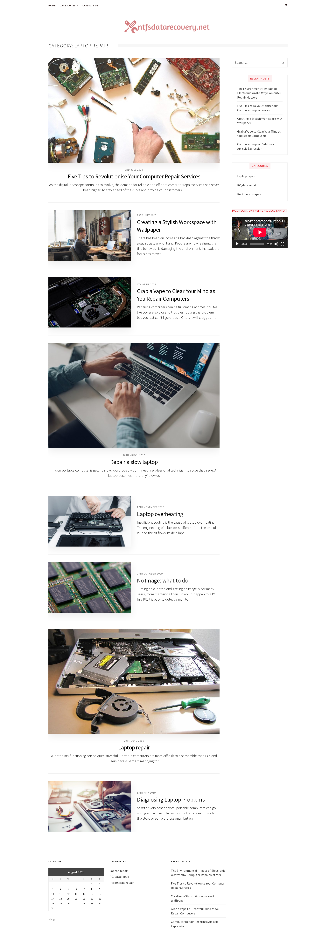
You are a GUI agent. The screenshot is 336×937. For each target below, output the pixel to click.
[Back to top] (323, 925)
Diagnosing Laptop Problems (171, 799)
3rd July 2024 (134, 169)
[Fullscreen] (282, 244)
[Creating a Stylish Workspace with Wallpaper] (89, 235)
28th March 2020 (134, 455)
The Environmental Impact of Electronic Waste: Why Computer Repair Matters (259, 93)
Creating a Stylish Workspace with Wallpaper (260, 121)
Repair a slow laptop (134, 461)
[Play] (237, 244)
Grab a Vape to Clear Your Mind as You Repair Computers (176, 294)
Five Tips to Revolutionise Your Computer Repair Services (134, 176)
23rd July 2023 (147, 215)
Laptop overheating (160, 514)
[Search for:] (260, 63)
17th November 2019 (150, 507)
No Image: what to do (162, 580)
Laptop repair (134, 747)
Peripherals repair (249, 194)
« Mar (51, 919)
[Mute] (276, 244)
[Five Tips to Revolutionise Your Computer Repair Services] (134, 110)
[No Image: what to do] (89, 587)
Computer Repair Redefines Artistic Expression (255, 146)
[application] (260, 232)
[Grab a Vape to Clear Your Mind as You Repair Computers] (89, 302)
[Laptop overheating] (89, 521)
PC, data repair (247, 185)
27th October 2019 (150, 573)
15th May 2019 (146, 792)
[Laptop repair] (134, 681)
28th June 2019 (134, 740)
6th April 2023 (146, 284)
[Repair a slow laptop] (134, 395)
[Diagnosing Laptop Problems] (89, 806)
